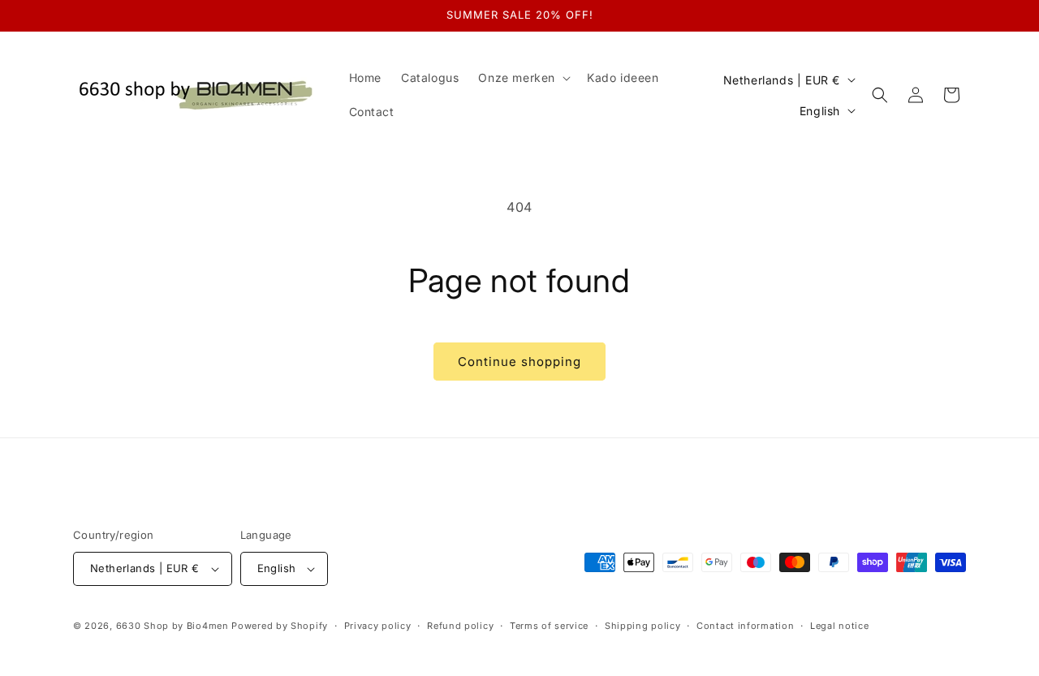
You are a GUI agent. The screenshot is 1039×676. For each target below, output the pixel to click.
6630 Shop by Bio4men (172, 625)
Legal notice (839, 625)
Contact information (745, 625)
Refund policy (460, 625)
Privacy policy (378, 625)
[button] (522, 78)
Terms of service (549, 625)
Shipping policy (643, 625)
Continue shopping (519, 361)
